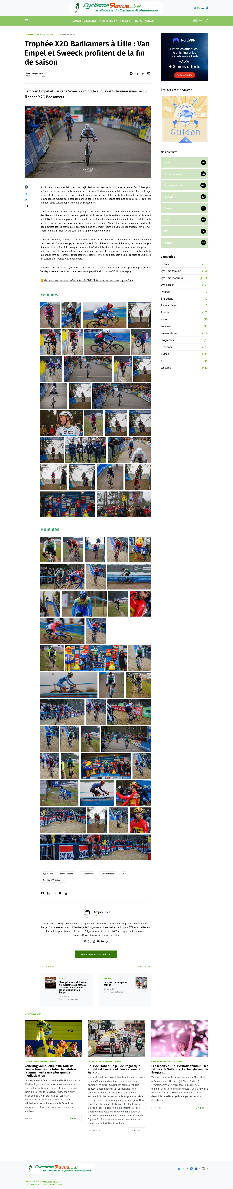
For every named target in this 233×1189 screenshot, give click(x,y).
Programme (168, 340)
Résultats (48, 35)
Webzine (107, 979)
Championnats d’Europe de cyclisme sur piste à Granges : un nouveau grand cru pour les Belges (73, 987)
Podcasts (166, 326)
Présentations (169, 333)
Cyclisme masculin (172, 278)
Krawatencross (87, 874)
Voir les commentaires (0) (94, 954)
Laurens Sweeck (108, 874)
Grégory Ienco (37, 73)
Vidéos (165, 354)
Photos (40, 35)
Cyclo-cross (30, 35)
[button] (26, 20)
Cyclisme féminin (171, 271)
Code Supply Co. (51, 1181)
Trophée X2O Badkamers (53, 880)
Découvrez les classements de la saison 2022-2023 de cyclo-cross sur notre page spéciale (88, 280)
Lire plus (73, 1118)
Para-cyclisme (169, 305)
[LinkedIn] (202, 8)
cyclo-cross (48, 874)
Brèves (165, 264)
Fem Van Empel (67, 874)
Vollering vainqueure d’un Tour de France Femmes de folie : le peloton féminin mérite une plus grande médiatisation (50, 1070)
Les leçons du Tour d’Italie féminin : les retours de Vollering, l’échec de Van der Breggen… (179, 1069)
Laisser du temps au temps (115, 983)
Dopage (165, 292)
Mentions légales (56, 1184)
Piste (61, 979)
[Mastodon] (207, 8)
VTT (163, 360)
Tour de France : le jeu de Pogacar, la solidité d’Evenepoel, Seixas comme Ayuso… (114, 1069)
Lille (124, 874)
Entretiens (167, 298)
